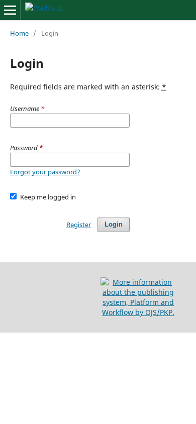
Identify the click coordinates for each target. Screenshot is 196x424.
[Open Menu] (10, 10)
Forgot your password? (45, 171)
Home (19, 33)
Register (78, 224)
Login (114, 224)
